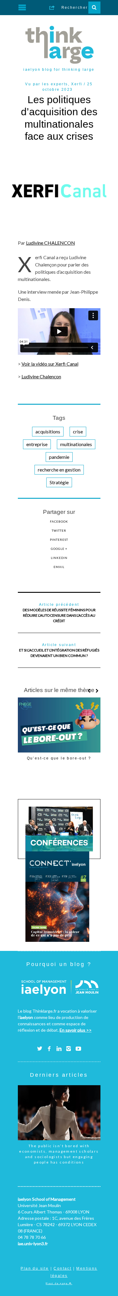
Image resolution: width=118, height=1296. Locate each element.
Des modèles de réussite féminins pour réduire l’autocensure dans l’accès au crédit (59, 612)
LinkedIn (59, 558)
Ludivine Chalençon (41, 376)
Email (59, 567)
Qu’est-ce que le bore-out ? (59, 758)
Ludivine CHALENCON (50, 243)
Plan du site (35, 1268)
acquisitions (47, 431)
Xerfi (76, 84)
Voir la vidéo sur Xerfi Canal (49, 364)
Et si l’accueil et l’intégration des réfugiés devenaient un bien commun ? (59, 650)
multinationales (76, 444)
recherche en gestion (59, 469)
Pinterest (59, 539)
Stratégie (59, 482)
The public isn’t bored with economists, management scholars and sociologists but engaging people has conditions (59, 1154)
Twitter (59, 530)
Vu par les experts (46, 84)
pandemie (59, 457)
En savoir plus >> (76, 1030)
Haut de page (57, 1283)
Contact (62, 1268)
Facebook (59, 521)
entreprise (37, 444)
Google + (59, 548)
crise (78, 431)
